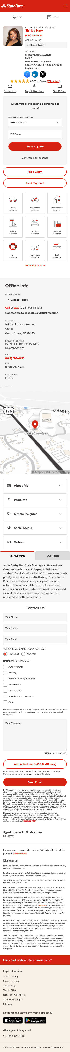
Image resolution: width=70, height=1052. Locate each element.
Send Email (35, 782)
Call (7, 307)
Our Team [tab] (53, 555)
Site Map (7, 1004)
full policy (43, 905)
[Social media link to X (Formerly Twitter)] (43, 74)
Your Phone (11, 628)
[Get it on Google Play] (35, 1020)
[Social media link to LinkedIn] (35, 74)
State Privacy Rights (13, 999)
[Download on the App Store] (13, 1020)
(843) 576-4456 (33, 35)
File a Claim (35, 171)
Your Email (11, 639)
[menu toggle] (65, 6)
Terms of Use (9, 990)
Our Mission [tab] (17, 555)
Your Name (11, 617)
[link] (17, 6)
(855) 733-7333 (29, 821)
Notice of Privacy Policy (14, 995)
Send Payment (35, 183)
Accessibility (9, 986)
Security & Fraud (11, 981)
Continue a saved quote (35, 157)
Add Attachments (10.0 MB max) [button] (35, 764)
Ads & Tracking (10, 976)
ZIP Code (15, 134)
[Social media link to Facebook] (27, 74)
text (16, 307)
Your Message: (13, 723)
